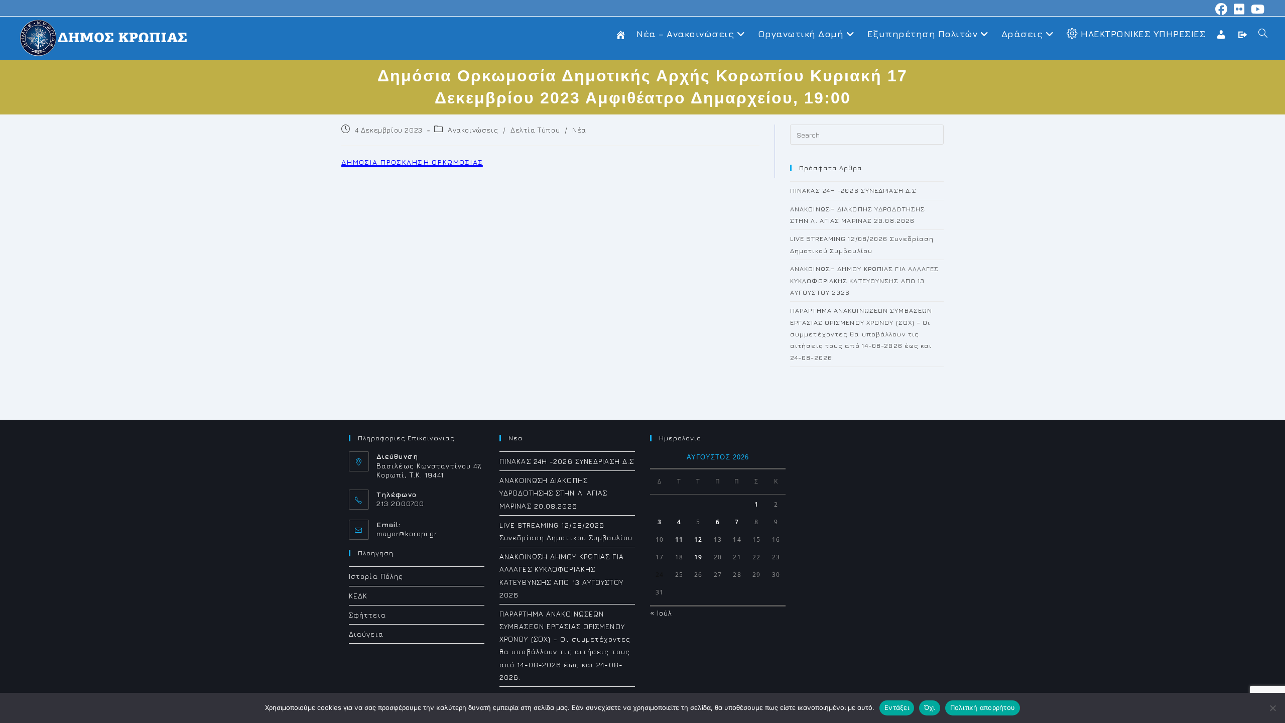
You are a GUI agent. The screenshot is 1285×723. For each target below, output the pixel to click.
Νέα (579, 130)
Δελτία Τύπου (535, 130)
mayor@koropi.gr (407, 533)
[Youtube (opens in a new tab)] (1256, 9)
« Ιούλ (661, 613)
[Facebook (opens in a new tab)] (1221, 9)
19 (698, 557)
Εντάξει (896, 707)
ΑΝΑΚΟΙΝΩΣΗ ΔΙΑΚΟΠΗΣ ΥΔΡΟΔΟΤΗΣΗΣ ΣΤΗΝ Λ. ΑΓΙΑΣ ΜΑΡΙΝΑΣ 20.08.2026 (553, 493)
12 (698, 539)
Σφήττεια (367, 615)
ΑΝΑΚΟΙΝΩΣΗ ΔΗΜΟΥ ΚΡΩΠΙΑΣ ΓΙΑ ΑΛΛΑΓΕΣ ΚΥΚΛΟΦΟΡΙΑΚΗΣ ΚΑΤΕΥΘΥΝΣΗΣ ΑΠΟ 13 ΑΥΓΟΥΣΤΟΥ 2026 (864, 280)
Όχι (929, 707)
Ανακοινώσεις (473, 130)
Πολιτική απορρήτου (982, 707)
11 (679, 539)
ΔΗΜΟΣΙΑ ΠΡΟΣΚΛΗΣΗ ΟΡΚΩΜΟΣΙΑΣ (412, 162)
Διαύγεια (366, 634)
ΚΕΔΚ (358, 595)
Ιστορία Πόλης (376, 576)
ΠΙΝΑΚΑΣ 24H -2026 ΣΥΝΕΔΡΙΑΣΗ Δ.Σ (853, 190)
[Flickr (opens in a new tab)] (1239, 9)
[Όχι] (1272, 708)
